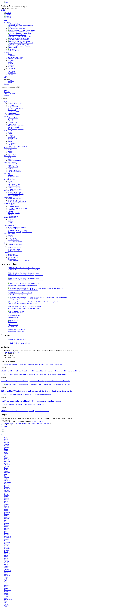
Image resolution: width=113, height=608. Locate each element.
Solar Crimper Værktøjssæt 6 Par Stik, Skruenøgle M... (23, 303)
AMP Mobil (41, 421)
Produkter (7, 92)
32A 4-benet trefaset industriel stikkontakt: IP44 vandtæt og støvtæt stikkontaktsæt (31, 401)
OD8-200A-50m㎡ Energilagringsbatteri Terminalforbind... (24, 270)
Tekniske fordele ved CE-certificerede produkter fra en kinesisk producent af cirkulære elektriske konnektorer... (41, 371)
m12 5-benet (4, 423)
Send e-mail (4, 426)
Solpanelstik (11, 423)
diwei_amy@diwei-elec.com (12, 352)
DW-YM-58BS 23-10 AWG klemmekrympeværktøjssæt (23, 308)
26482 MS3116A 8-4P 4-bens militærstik (19, 294)
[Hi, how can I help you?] (1, 435)
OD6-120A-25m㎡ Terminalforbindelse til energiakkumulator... (25, 275)
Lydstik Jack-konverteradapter (19, 343)
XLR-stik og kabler (9, 93)
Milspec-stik (24, 423)
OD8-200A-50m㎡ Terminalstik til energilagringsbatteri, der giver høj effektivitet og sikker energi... (36, 391)
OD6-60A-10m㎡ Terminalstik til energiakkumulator (22, 285)
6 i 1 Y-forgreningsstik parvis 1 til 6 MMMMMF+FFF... (23, 299)
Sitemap (34, 421)
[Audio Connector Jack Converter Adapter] (17, 339)
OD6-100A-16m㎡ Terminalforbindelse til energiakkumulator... (25, 280)
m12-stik (18, 423)
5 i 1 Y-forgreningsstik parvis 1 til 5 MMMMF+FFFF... (23, 290)
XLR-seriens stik (12, 322)
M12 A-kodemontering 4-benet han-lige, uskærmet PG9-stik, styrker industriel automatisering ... (35, 381)
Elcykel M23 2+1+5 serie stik (16, 331)
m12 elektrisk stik (34, 423)
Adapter (6, 95)
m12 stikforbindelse (44, 423)
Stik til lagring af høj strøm (15, 312)
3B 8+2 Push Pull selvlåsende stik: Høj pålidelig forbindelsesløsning (25, 411)
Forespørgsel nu (5, 420)
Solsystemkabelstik (13, 317)
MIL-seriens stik (12, 326)
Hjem (5, 90)
